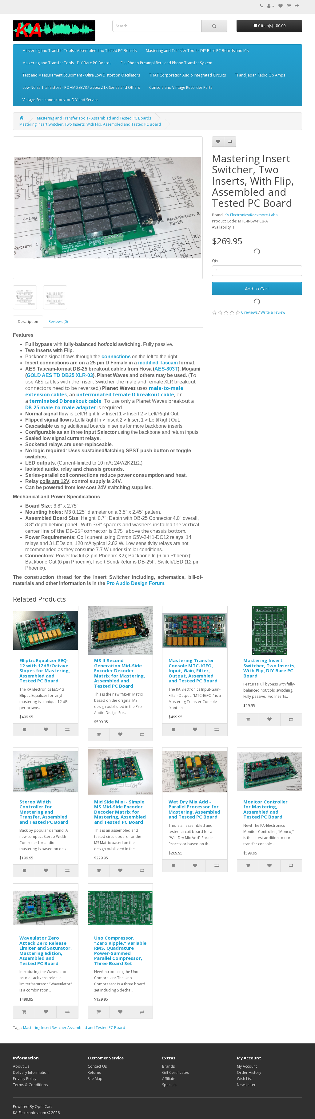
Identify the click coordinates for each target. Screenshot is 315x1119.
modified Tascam (158, 362)
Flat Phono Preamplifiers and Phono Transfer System (166, 62)
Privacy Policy (24, 1078)
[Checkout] (297, 6)
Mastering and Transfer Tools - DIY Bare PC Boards (66, 62)
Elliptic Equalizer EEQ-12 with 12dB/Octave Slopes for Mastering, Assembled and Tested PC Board (44, 670)
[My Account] (270, 6)
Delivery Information (31, 1072)
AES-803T (166, 368)
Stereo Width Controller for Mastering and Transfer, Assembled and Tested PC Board (43, 812)
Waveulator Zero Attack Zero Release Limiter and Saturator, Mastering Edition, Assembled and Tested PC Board (45, 950)
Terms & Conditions (30, 1084)
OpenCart (43, 1106)
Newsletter (246, 1084)
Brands (168, 1066)
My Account (247, 1066)
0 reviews (249, 312)
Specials (169, 1084)
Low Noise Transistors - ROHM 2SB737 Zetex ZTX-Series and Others (81, 87)
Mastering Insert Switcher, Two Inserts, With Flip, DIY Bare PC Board (269, 668)
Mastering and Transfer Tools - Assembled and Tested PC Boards (79, 50)
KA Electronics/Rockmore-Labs (251, 215)
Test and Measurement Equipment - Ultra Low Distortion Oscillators (81, 75)
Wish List (244, 1078)
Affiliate (168, 1078)
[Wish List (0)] (280, 6)
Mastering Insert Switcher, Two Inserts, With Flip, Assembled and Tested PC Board (90, 124)
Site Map (95, 1078)
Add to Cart (257, 288)
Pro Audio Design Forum (135, 583)
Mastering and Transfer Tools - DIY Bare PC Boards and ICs (197, 50)
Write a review (273, 312)
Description (28, 321)
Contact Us (97, 1066)
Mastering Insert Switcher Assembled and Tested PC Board (74, 1027)
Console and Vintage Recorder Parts (180, 87)
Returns (94, 1072)
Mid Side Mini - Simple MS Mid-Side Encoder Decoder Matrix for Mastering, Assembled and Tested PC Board (120, 812)
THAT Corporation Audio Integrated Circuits (187, 75)
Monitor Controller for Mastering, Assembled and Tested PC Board (265, 809)
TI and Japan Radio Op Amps (260, 75)
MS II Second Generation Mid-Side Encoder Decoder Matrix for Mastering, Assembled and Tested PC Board (119, 673)
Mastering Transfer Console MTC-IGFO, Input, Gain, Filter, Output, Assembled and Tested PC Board (193, 670)
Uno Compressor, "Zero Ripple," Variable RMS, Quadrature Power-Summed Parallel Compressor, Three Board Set (120, 950)
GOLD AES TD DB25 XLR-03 (60, 375)
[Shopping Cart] (289, 6)
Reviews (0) (58, 321)
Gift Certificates (175, 1072)
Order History (249, 1072)
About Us (21, 1066)
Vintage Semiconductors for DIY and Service (60, 99)
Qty (215, 260)
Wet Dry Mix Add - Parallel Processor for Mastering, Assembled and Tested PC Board (194, 809)
